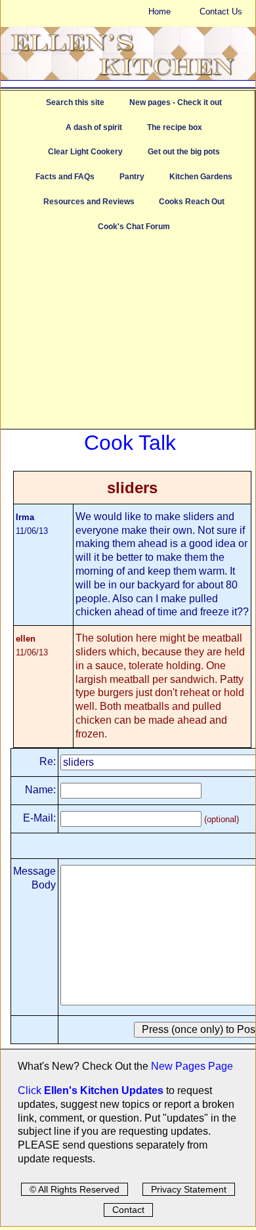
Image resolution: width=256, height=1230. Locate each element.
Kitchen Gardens (200, 176)
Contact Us (221, 11)
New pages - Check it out (175, 102)
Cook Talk (130, 442)
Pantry (131, 176)
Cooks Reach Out (191, 201)
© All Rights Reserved (74, 1189)
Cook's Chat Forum (134, 226)
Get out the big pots (184, 151)
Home (159, 11)
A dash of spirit (94, 127)
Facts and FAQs (65, 176)
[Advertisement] (127, 337)
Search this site (75, 102)
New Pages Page (192, 1066)
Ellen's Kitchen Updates (103, 1090)
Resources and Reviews (89, 201)
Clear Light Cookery (85, 151)
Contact (128, 1209)
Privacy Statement (188, 1189)
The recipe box (174, 127)
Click (31, 1090)
